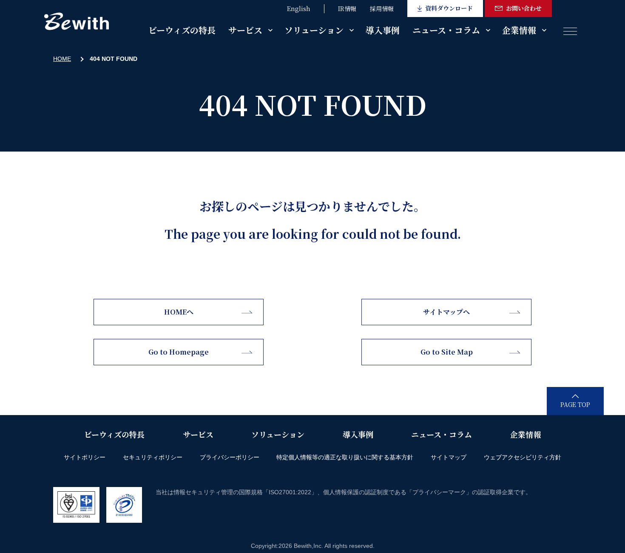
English (298, 8)
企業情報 (519, 30)
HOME (62, 58)
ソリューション (314, 30)
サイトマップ (448, 457)
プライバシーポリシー (229, 457)
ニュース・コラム (446, 30)
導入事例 (383, 30)
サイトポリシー (84, 457)
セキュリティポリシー (152, 457)
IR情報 (347, 8)
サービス (245, 30)
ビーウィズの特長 (182, 30)
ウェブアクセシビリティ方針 (522, 457)
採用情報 (382, 8)
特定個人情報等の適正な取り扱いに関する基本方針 (344, 457)
